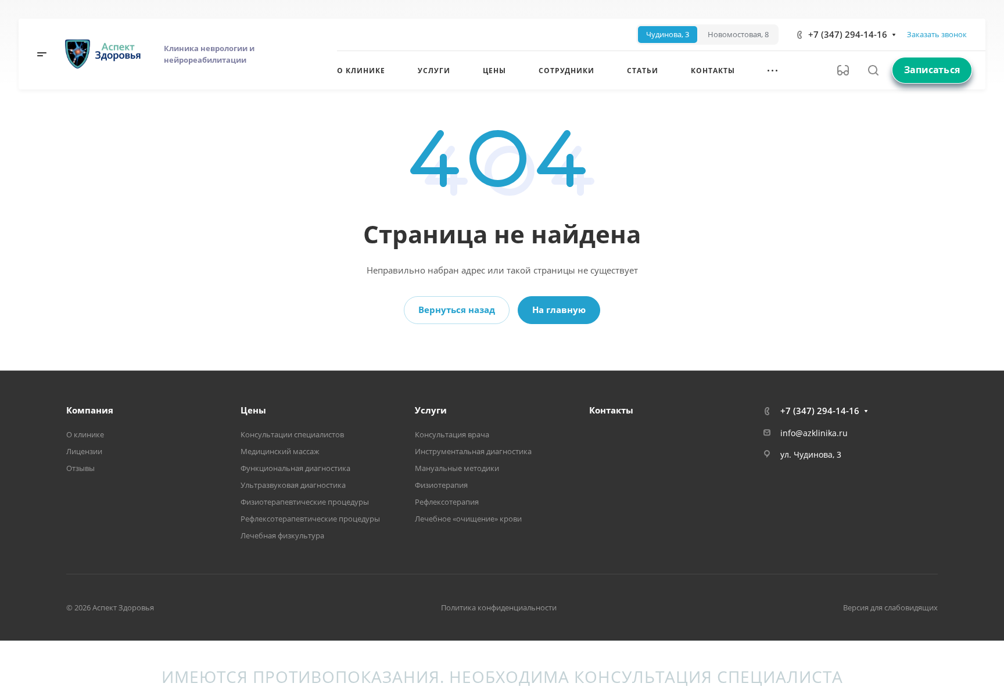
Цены (253, 410)
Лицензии (84, 451)
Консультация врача (452, 434)
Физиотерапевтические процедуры (305, 502)
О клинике (85, 434)
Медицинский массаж (280, 451)
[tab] (667, 34)
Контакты (611, 410)
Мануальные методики (457, 468)
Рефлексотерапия (447, 502)
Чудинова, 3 (667, 34)
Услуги (431, 410)
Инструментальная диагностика (473, 451)
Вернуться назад (456, 309)
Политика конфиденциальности (499, 607)
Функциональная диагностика (295, 468)
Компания (89, 410)
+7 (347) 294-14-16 (847, 34)
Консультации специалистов (292, 434)
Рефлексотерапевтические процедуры (310, 518)
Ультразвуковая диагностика (293, 485)
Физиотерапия (441, 485)
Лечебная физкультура (282, 535)
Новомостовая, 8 (738, 34)
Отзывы (80, 468)
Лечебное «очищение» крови (468, 518)
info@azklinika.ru (814, 432)
